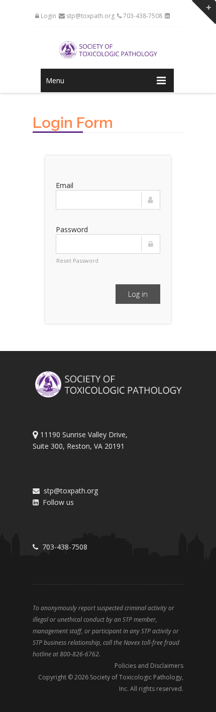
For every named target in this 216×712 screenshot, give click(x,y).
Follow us (56, 502)
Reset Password (77, 260)
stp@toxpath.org (90, 16)
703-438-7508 (142, 16)
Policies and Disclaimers (149, 665)
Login (47, 16)
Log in (138, 294)
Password (72, 229)
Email (64, 185)
